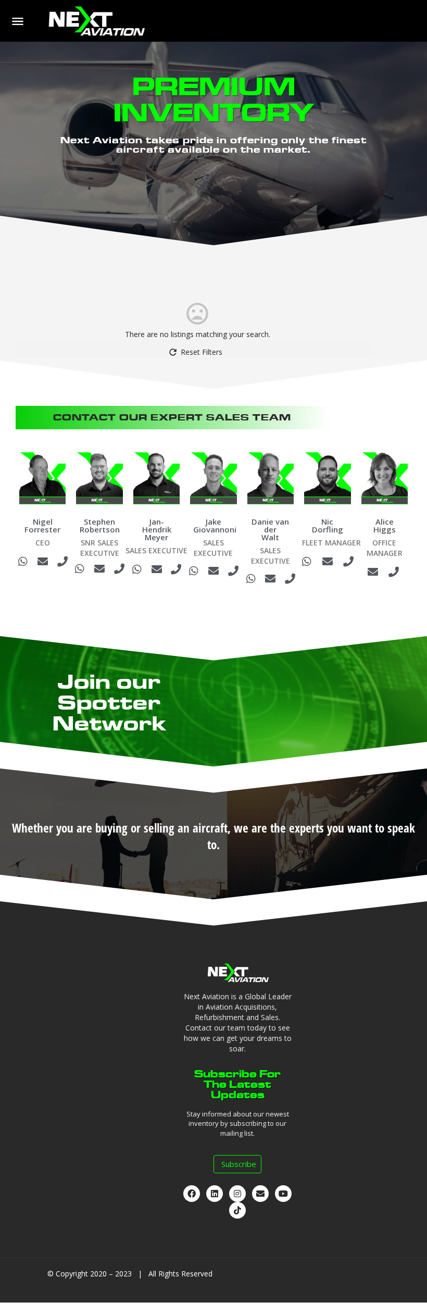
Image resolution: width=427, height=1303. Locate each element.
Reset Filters (201, 352)
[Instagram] (237, 1193)
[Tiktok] (237, 1210)
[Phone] (62, 561)
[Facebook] (191, 1193)
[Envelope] (42, 561)
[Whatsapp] (23, 561)
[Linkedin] (214, 1193)
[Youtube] (283, 1193)
